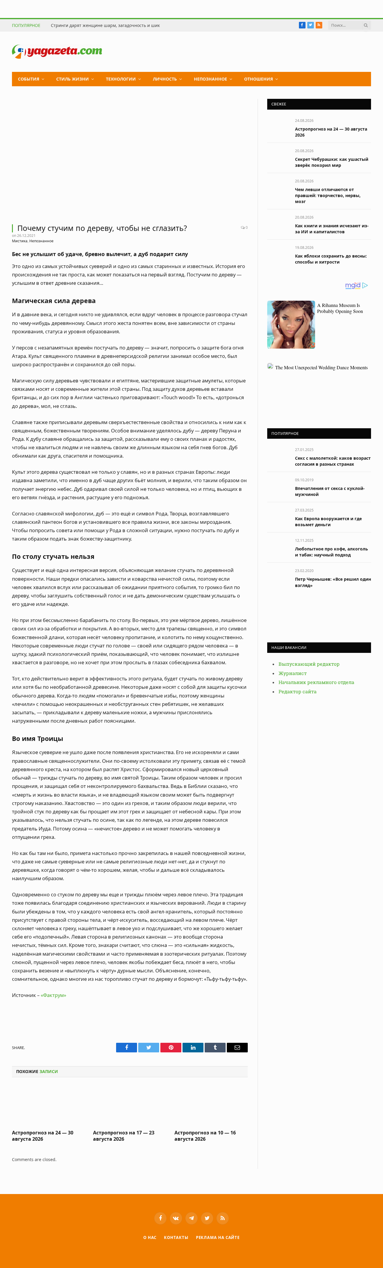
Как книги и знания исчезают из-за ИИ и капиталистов (332, 228)
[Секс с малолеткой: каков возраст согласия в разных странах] (278, 456)
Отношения (258, 79)
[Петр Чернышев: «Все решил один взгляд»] (278, 577)
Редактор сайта (298, 691)
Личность (165, 79)
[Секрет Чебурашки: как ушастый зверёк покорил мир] (278, 157)
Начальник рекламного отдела (316, 682)
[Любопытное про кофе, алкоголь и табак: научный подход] (278, 547)
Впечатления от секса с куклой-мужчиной (330, 491)
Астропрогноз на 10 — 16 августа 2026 (205, 1136)
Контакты (176, 1237)
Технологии (121, 79)
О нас (150, 1237)
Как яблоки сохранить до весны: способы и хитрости (331, 259)
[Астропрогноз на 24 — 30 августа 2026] (48, 1105)
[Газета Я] (57, 52)
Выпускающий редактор (309, 664)
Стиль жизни (72, 79)
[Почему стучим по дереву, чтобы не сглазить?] (130, 158)
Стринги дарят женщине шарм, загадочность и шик (105, 25)
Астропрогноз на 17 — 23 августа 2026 (123, 1136)
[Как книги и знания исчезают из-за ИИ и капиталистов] (278, 224)
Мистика (20, 240)
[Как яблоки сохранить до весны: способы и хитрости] (278, 254)
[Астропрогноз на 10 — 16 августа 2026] (211, 1105)
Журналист (293, 673)
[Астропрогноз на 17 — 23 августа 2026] (129, 1105)
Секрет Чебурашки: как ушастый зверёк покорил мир (331, 162)
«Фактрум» (53, 995)
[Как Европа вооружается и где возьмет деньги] (278, 516)
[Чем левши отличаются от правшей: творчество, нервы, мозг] (278, 187)
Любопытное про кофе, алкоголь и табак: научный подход (331, 552)
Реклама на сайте (218, 1237)
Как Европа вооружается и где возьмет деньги (328, 521)
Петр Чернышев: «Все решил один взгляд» (333, 582)
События (28, 79)
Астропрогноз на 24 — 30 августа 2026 (42, 1136)
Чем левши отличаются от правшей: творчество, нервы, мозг (328, 195)
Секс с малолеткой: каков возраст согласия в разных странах (333, 461)
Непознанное (210, 79)
